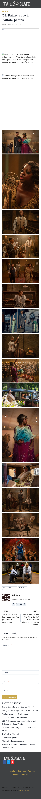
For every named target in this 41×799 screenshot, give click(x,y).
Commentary (11, 771)
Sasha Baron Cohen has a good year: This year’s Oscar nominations (10, 616)
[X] (8, 762)
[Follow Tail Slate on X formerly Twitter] (17, 604)
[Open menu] (37, 3)
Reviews (31, 771)
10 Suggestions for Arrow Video (14, 718)
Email (6, 682)
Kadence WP (24, 790)
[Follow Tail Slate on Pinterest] (24, 604)
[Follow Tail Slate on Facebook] (13, 604)
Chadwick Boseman (9, 588)
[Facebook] (4, 762)
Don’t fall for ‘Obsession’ (11, 734)
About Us (24, 775)
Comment (7, 645)
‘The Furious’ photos (10, 737)
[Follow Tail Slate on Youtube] (21, 604)
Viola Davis (22, 588)
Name (6, 672)
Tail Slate (7, 24)
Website (6, 691)
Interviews (22, 771)
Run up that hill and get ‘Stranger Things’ (18, 707)
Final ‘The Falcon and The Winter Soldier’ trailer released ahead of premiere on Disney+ (30, 618)
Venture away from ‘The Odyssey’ (15, 714)
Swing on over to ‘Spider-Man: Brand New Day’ (20, 710)
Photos (5, 11)
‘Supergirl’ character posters (13, 741)
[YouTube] (12, 762)
